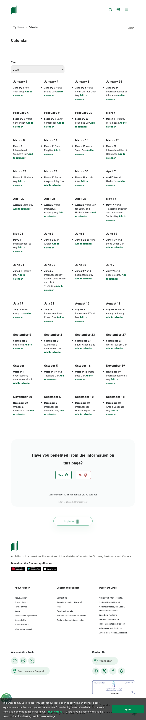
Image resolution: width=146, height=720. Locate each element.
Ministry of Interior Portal (110, 597)
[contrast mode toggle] (14, 661)
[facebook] (113, 671)
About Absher (21, 597)
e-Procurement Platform (110, 628)
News (17, 611)
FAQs (59, 606)
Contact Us (62, 597)
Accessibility (20, 620)
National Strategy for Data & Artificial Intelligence (112, 608)
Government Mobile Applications (114, 632)
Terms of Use (21, 606)
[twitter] (104, 671)
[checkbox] (63, 475)
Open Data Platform (108, 615)
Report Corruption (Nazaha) (69, 602)
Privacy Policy (21, 602)
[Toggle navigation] (126, 9)
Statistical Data (21, 624)
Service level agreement (26, 615)
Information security (24, 629)
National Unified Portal (109, 602)
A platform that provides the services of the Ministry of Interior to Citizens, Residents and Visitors (71, 556)
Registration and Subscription (70, 620)
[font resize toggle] (23, 661)
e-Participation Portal (109, 619)
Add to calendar (22, 93)
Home (20, 27)
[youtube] (96, 671)
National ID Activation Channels (71, 615)
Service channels (65, 611)
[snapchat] (121, 671)
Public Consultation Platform (112, 623)
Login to (69, 521)
